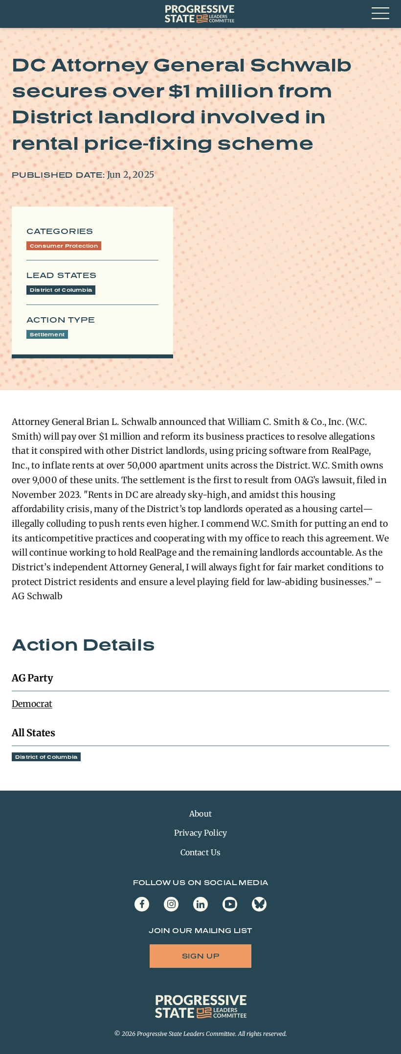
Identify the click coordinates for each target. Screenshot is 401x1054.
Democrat (32, 703)
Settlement (47, 334)
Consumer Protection (64, 246)
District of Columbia (61, 290)
